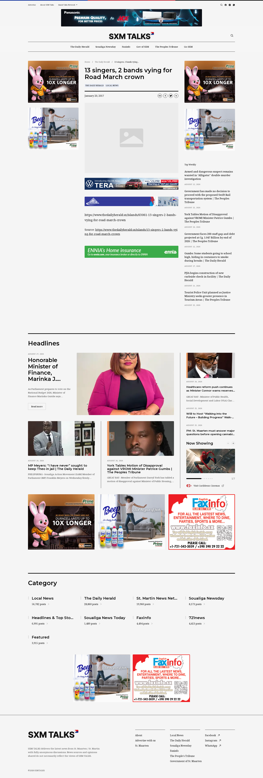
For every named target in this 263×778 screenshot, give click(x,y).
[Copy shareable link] (160, 96)
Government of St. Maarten (186, 761)
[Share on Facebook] (165, 96)
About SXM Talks (47, 5)
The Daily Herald (79, 46)
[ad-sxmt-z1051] (53, 129)
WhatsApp (211, 745)
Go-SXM (188, 46)
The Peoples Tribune (166, 46)
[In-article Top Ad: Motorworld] (131, 184)
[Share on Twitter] (171, 96)
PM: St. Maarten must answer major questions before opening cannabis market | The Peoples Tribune (210, 432)
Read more (38, 406)
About (138, 735)
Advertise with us (145, 740)
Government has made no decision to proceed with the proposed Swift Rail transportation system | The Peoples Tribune (207, 197)
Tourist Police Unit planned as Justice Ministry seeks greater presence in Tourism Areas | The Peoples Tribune (207, 296)
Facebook (210, 735)
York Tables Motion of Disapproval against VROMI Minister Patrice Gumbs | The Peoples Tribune (209, 218)
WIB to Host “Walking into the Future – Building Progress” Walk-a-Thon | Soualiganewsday (210, 415)
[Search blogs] (221, 4)
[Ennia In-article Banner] (131, 252)
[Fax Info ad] (201, 522)
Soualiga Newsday (105, 46)
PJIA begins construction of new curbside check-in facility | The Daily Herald (207, 276)
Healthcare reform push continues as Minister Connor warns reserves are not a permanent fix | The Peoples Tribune (209, 388)
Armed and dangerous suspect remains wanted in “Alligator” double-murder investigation (208, 175)
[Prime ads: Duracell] (61, 522)
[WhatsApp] (234, 5)
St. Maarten (142, 745)
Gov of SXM (142, 46)
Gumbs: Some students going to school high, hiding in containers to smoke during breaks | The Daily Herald (208, 257)
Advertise (32, 5)
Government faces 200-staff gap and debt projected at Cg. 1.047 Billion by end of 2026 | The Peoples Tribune (209, 237)
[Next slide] (233, 443)
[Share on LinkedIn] (176, 96)
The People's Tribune (182, 756)
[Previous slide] (228, 443)
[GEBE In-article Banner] (131, 201)
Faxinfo (126, 46)
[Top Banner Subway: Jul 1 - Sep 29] (131, 17)
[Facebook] (225, 5)
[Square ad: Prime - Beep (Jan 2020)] (131, 522)
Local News (112, 85)
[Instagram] (230, 5)
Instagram (211, 740)
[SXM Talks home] (131, 35)
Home (87, 62)
